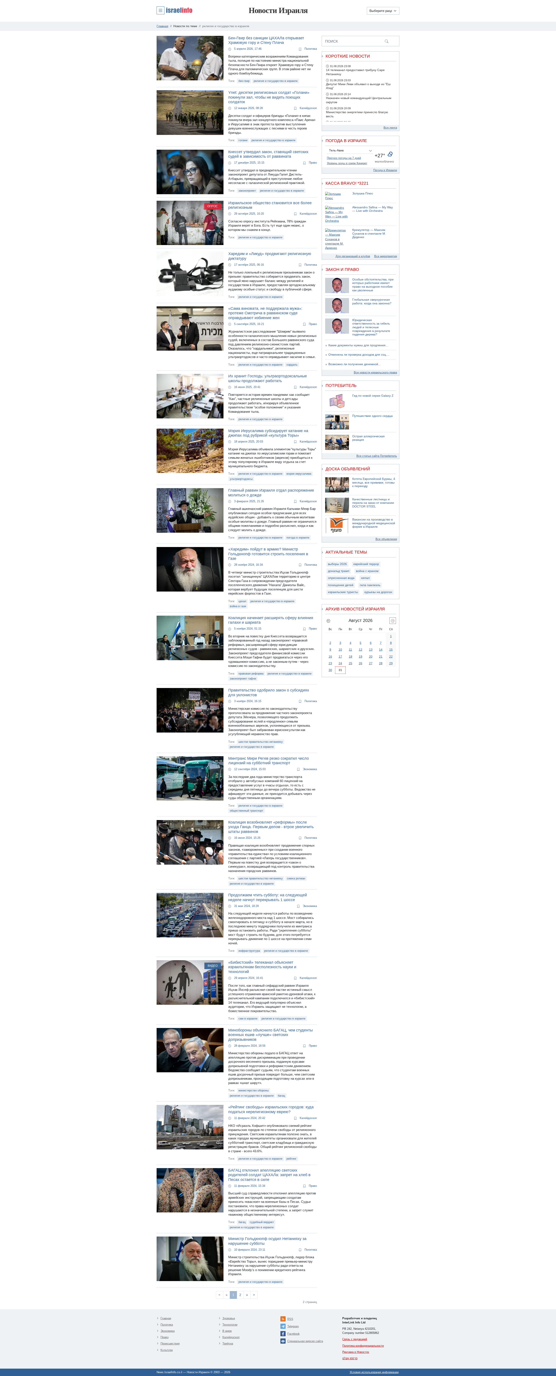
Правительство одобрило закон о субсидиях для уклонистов (268, 692)
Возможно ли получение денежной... (354, 364)
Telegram (293, 1326)
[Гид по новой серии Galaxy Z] (337, 401)
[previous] (328, 620)
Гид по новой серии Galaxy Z (373, 395)
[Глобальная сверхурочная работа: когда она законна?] (337, 305)
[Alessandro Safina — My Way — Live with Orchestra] (337, 214)
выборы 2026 (337, 564)
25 (350, 663)
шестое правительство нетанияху (260, 741)
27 (370, 663)
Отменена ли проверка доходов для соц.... (358, 354)
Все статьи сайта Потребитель (376, 456)
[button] (174, 10)
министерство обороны (253, 1090)
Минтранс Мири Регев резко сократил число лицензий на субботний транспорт (268, 760)
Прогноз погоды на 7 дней (344, 158)
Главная (166, 1318)
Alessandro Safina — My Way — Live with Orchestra (372, 209)
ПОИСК (331, 41)
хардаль (292, 364)
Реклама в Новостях (355, 1352)
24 (340, 663)
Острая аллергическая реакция (368, 438)
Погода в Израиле (385, 170)
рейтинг (291, 1158)
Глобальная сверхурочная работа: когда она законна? (371, 301)
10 (340, 649)
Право (312, 162)
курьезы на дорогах (378, 592)
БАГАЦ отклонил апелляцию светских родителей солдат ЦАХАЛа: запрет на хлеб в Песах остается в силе (269, 1175)
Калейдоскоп (308, 108)
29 (391, 663)
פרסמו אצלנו (349, 1358)
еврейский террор (366, 564)
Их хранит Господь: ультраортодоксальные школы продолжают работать (267, 378)
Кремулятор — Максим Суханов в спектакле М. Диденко (369, 233)
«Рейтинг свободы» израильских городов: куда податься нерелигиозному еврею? (271, 1109)
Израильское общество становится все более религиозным (270, 205)
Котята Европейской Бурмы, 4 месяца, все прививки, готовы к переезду (373, 482)
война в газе (238, 606)
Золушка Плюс (362, 193)
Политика (310, 48)
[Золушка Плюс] (337, 196)
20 (370, 656)
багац (281, 1095)
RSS (290, 1319)
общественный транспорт (246, 810)
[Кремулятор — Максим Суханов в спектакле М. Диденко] (337, 239)
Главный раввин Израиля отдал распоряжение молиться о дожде (271, 492)
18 (350, 656)
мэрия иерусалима (298, 473)
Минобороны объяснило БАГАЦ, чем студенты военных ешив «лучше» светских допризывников (270, 1035)
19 (360, 656)
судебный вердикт (262, 1222)
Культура (167, 1350)
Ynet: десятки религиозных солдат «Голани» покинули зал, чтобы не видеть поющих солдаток (268, 97)
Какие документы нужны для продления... (358, 345)
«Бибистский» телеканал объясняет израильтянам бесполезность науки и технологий (262, 967)
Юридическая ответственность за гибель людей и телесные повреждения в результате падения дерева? (371, 327)
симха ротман (296, 878)
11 (350, 649)
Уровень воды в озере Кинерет (347, 163)
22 (391, 656)
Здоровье (228, 1318)
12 (360, 649)
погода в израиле (297, 537)
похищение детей (340, 585)
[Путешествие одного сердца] (337, 421)
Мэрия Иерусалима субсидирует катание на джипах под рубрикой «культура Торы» (268, 433)
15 (391, 649)
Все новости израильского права (375, 372)
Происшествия (170, 1343)
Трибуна (227, 1343)
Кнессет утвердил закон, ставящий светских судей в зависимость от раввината (268, 154)
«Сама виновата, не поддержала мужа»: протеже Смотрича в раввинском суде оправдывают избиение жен (265, 313)
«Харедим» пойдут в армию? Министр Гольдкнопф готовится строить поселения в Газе (268, 554)
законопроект (247, 190)
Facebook (293, 1333)
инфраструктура (249, 950)
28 (380, 663)
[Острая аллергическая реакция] (337, 442)
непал (365, 578)
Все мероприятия (385, 256)
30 (330, 670)
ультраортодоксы (241, 479)
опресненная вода (341, 578)
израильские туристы (343, 592)
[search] (387, 41)
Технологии (229, 1324)
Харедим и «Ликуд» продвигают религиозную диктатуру (269, 256)
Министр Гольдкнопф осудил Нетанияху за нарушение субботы (267, 1241)
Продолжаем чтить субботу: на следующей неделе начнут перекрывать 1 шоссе (267, 897)
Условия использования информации (374, 1372)
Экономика (309, 769)
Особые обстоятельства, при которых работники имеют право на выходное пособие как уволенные (373, 285)
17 (340, 656)
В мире (227, 1331)
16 (330, 656)
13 (370, 649)
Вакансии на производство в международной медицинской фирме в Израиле (373, 523)
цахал (242, 601)
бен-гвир (244, 81)
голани (242, 140)
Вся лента (390, 127)
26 (360, 663)
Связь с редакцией (354, 1339)
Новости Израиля (278, 10)
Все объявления (386, 539)
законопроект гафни (243, 678)
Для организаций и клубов (353, 256)
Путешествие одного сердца (372, 416)
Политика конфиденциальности (363, 1345)
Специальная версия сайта (305, 1341)
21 (380, 656)
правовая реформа (250, 673)
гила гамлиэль (370, 585)
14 (380, 649)
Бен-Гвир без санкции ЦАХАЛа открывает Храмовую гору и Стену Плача (266, 40)
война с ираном (367, 571)
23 (330, 663)
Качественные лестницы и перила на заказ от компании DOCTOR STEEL (373, 503)
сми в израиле (247, 1018)
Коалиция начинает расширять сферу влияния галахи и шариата (270, 620)
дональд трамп (338, 571)
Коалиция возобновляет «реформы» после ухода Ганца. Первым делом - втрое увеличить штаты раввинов (271, 827)
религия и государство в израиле (276, 81)
